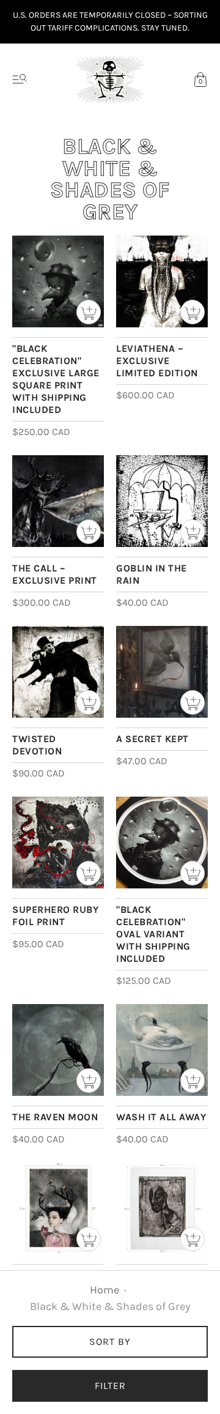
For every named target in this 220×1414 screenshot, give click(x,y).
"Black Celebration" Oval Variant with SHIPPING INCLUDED (153, 934)
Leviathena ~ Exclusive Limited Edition (157, 361)
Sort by (110, 1341)
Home (104, 1290)
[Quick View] (88, 312)
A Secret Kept (152, 739)
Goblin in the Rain (151, 574)
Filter (110, 1385)
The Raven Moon (55, 1117)
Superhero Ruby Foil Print (55, 916)
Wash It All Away (161, 1117)
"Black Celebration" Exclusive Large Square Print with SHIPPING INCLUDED (56, 379)
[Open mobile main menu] (19, 79)
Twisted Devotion (37, 745)
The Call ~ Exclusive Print (54, 574)
